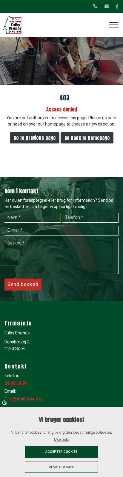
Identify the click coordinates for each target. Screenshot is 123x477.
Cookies (5, 402)
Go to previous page (35, 137)
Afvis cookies (61, 467)
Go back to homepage (87, 137)
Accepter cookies (61, 452)
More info (61, 439)
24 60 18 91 (15, 383)
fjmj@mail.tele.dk (22, 399)
